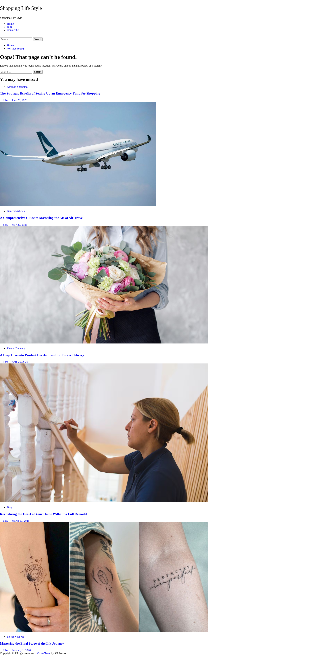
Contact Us (13, 29)
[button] (1, 35)
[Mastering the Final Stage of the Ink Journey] (104, 630)
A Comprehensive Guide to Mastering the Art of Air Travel (41, 218)
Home (10, 23)
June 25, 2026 (19, 100)
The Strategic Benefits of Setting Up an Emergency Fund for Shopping (50, 93)
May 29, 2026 (19, 224)
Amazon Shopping (17, 86)
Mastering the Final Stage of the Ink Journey (32, 643)
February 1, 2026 (21, 650)
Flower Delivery (16, 348)
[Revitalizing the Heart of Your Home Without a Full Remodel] (104, 501)
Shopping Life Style (21, 8)
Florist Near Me (15, 636)
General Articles (16, 211)
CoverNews (43, 653)
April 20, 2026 (20, 361)
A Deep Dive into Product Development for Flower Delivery (42, 355)
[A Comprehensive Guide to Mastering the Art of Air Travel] (78, 205)
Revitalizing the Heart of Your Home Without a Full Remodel (43, 514)
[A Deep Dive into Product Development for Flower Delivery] (104, 342)
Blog (9, 26)
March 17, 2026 (20, 520)
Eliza (6, 100)
